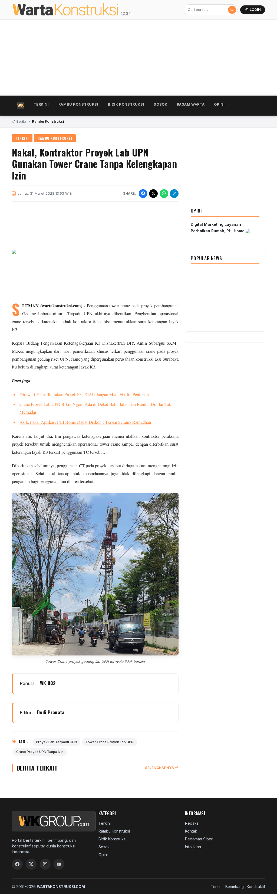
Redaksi (192, 823)
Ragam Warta (191, 104)
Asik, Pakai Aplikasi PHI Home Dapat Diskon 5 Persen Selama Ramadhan (85, 422)
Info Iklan (193, 846)
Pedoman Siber (199, 839)
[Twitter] (31, 864)
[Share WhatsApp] (164, 193)
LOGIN (255, 10)
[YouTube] (59, 864)
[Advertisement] (138, 58)
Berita (20, 121)
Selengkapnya (159, 767)
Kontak (191, 831)
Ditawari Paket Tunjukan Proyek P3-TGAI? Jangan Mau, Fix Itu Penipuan (84, 394)
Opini (219, 104)
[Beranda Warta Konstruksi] (64, 9)
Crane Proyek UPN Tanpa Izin (39, 752)
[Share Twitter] (153, 193)
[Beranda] (20, 105)
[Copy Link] (174, 193)
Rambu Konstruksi (78, 104)
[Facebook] (17, 864)
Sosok (160, 104)
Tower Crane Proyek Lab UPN (109, 742)
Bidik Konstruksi (126, 104)
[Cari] (232, 10)
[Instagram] (45, 864)
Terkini (41, 104)
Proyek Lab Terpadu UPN (56, 742)
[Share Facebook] (143, 193)
